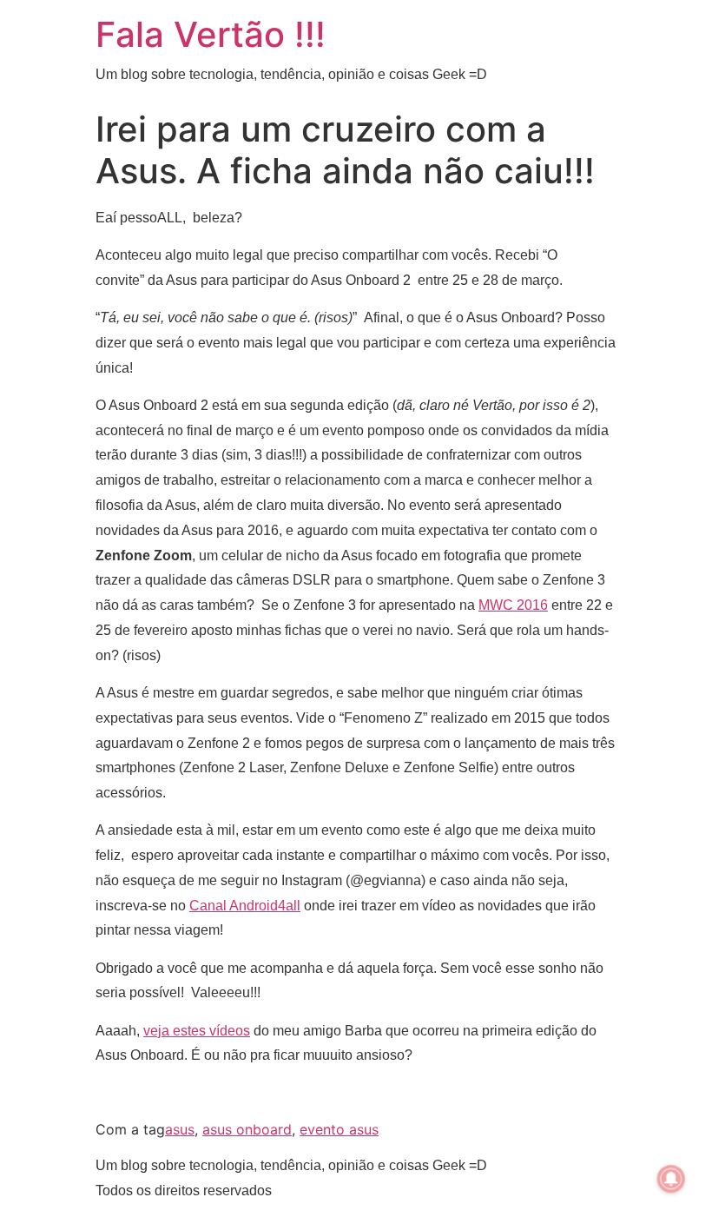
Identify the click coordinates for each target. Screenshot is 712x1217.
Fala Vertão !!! (211, 34)
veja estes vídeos (196, 1030)
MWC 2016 (513, 605)
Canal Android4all (244, 905)
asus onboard (247, 1129)
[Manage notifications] (671, 1179)
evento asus (339, 1129)
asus (179, 1129)
